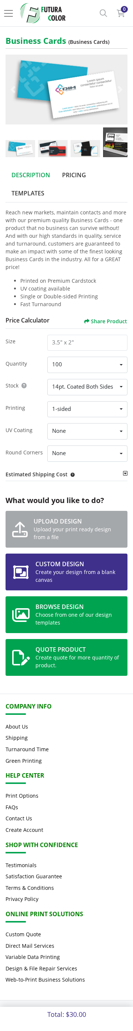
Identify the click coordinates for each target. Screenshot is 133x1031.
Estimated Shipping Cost (37, 474)
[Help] (22, 385)
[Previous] (13, 89)
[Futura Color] (43, 13)
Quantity (16, 363)
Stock (12, 385)
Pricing (74, 175)
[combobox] (87, 365)
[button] (71, 474)
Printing (15, 407)
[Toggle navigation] (10, 13)
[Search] (103, 13)
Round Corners (24, 452)
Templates (27, 193)
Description (30, 175)
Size (11, 341)
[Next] (120, 89)
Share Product (109, 321)
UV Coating (19, 430)
